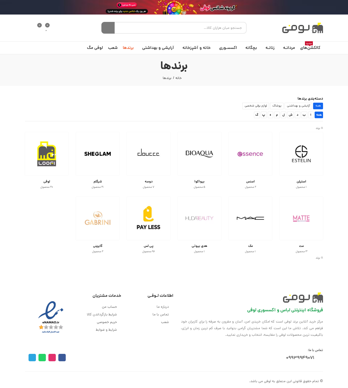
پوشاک (277, 105)
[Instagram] (52, 357)
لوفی (46, 181)
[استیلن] (301, 154)
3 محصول (301, 251)
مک (250, 246)
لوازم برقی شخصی (256, 105)
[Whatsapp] (42, 357)
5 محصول (199, 187)
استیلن (301, 181)
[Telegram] (32, 357)
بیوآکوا (199, 181)
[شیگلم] (97, 154)
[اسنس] (250, 154)
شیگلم (97, 181)
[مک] (250, 218)
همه (318, 105)
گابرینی (97, 246)
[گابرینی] (97, 218)
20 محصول (47, 187)
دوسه (149, 181)
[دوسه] (148, 154)
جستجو (108, 28)
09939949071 (300, 357)
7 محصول (148, 187)
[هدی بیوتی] (199, 218)
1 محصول (301, 187)
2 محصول (250, 187)
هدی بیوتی (199, 246)
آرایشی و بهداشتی (298, 105)
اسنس (250, 181)
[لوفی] (46, 154)
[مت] (301, 218)
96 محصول (148, 251)
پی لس (148, 246)
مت (301, 246)
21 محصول (98, 187)
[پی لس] (148, 218)
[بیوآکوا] (199, 154)
